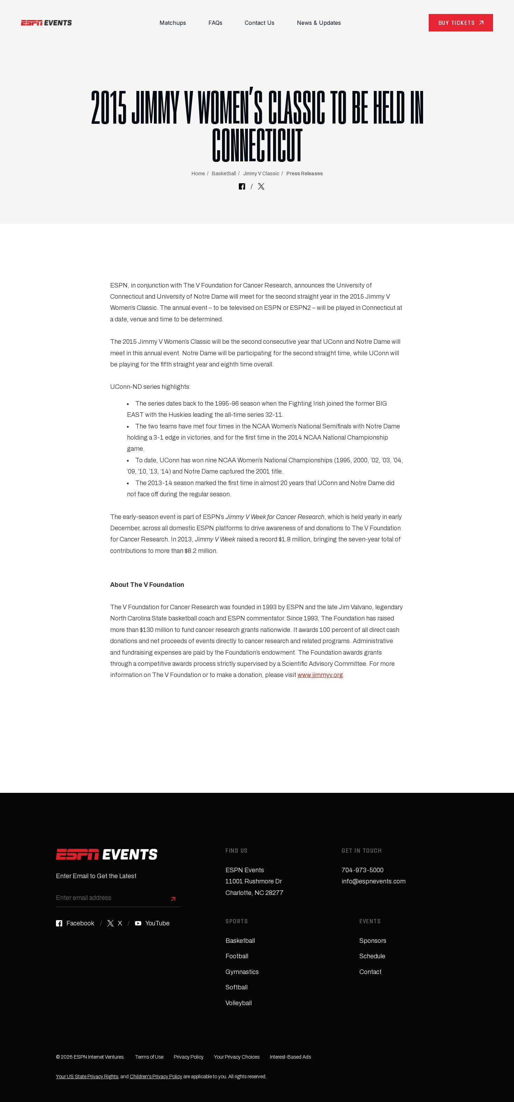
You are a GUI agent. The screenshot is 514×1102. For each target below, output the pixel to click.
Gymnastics (242, 971)
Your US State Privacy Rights (87, 1076)
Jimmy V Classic (261, 173)
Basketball (224, 173)
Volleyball (239, 1003)
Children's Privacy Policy (156, 1076)
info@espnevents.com (374, 881)
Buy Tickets (456, 23)
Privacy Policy (189, 1057)
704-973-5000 (363, 870)
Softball (237, 987)
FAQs (215, 22)
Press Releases (304, 173)
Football (237, 956)
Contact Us (259, 22)
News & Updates (319, 22)
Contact (370, 971)
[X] (261, 186)
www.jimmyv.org (320, 674)
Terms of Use (149, 1057)
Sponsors (372, 940)
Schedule (372, 956)
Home (198, 173)
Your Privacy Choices (236, 1057)
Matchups (172, 22)
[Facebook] (242, 186)
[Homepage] (46, 23)
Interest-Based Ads (290, 1057)
